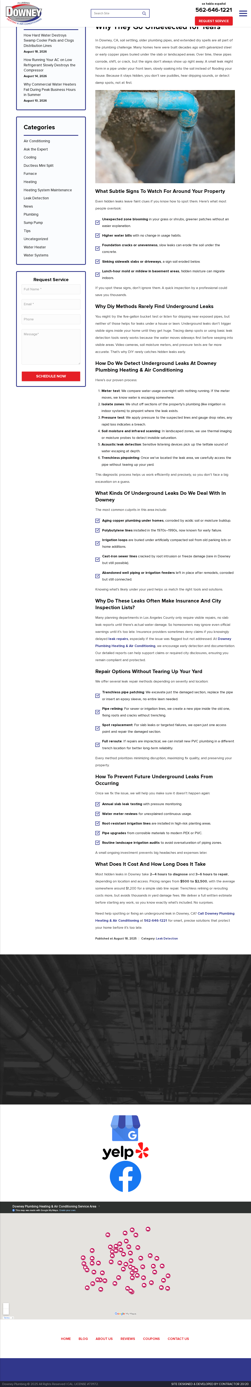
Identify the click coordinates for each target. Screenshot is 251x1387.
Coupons (151, 1339)
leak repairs (118, 639)
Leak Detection (36, 198)
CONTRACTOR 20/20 (234, 1384)
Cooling (30, 157)
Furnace (30, 173)
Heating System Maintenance (48, 190)
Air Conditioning (37, 141)
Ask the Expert (36, 149)
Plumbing (31, 214)
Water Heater (35, 247)
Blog (83, 1339)
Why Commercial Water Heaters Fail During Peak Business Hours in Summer (50, 89)
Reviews (128, 1339)
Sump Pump (33, 223)
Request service (214, 21)
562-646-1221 (214, 10)
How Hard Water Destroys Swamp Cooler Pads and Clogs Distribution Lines (49, 40)
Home (66, 1339)
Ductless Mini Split (39, 165)
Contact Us (178, 1339)
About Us (104, 1339)
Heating (30, 182)
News (28, 206)
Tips (27, 231)
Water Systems (36, 255)
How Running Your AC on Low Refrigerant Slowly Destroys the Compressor (49, 65)
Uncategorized (36, 239)
